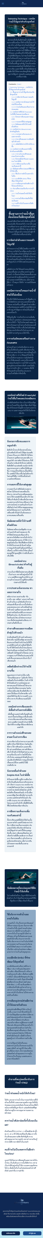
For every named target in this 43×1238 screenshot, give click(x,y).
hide (19, 84)
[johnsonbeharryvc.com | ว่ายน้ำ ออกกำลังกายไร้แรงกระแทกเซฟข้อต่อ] (22, 3)
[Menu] (3, 3)
